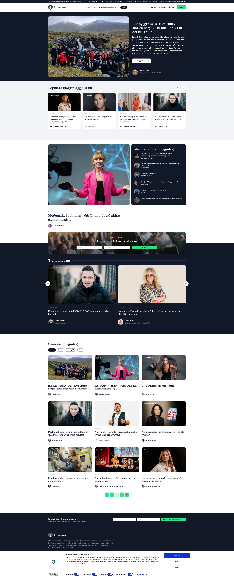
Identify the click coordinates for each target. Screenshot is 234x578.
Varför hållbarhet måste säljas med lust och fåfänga (116, 479)
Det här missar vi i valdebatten (158, 385)
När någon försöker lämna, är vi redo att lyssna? (163, 433)
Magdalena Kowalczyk (147, 158)
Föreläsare (152, 7)
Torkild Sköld (144, 192)
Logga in (155, 1)
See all (52, 350)
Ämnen (171, 7)
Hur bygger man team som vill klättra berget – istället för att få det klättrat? (157, 28)
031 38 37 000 (182, 1)
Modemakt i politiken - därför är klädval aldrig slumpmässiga (116, 387)
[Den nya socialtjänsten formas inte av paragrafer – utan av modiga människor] (134, 102)
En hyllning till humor (148, 173)
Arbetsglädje (70, 350)
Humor (60, 350)
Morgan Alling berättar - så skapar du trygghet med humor (162, 182)
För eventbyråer (93, 1)
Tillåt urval (177, 561)
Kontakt (181, 7)
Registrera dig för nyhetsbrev (114, 1)
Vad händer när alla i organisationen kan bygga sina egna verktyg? (116, 433)
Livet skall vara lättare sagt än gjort (154, 190)
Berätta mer (146, 1)
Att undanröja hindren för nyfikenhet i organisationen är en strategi (161, 164)
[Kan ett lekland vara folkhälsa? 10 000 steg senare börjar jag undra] (169, 102)
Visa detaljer (140, 574)
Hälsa (81, 350)
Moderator (162, 7)
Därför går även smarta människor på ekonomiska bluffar (161, 479)
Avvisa (177, 567)
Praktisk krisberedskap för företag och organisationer (68, 479)
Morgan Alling (144, 184)
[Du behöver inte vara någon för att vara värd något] (99, 102)
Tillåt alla (177, 555)
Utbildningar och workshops (133, 1)
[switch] (94, 574)
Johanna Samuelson (146, 175)
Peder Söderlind (145, 167)
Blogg (101, 1)
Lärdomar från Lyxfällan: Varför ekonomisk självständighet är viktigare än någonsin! (63, 119)
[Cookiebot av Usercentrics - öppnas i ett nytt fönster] (54, 574)
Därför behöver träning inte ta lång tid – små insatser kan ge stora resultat (69, 433)
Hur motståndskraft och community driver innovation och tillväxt (161, 200)
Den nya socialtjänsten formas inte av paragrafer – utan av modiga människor (133, 119)
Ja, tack (144, 247)
